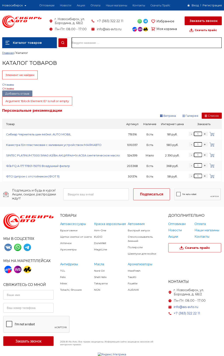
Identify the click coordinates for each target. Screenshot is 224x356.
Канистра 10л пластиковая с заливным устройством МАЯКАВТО (54, 145)
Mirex (63, 283)
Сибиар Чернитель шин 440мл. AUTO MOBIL (38, 134)
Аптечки (66, 243)
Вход (195, 5)
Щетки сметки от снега (76, 236)
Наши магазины (116, 5)
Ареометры (68, 249)
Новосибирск (12, 5)
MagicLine (100, 249)
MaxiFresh (134, 270)
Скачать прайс (206, 30)
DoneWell (100, 243)
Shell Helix (100, 277)
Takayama (101, 283)
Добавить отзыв (17, 93)
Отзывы (8, 84)
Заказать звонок (203, 21)
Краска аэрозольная (110, 224)
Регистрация (212, 5)
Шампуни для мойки (142, 253)
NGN (97, 289)
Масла (99, 264)
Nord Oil (99, 270)
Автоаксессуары (73, 224)
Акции (81, 5)
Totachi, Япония (71, 289)
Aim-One (100, 230)
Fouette (132, 283)
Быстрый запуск (139, 230)
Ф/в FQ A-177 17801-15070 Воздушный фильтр (38, 166)
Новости (65, 5)
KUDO (98, 236)
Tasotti (132, 277)
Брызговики (68, 230)
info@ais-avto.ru (109, 29)
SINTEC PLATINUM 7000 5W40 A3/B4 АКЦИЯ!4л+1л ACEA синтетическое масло (63, 155)
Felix (63, 277)
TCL (62, 270)
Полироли (135, 247)
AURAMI (133, 289)
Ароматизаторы (140, 264)
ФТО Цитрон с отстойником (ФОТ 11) (33, 176)
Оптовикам (46, 5)
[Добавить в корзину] (211, 134)
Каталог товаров (27, 43)
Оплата (95, 5)
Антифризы (69, 264)
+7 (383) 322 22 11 (110, 21)
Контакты (139, 5)
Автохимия (136, 224)
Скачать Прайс (160, 5)
